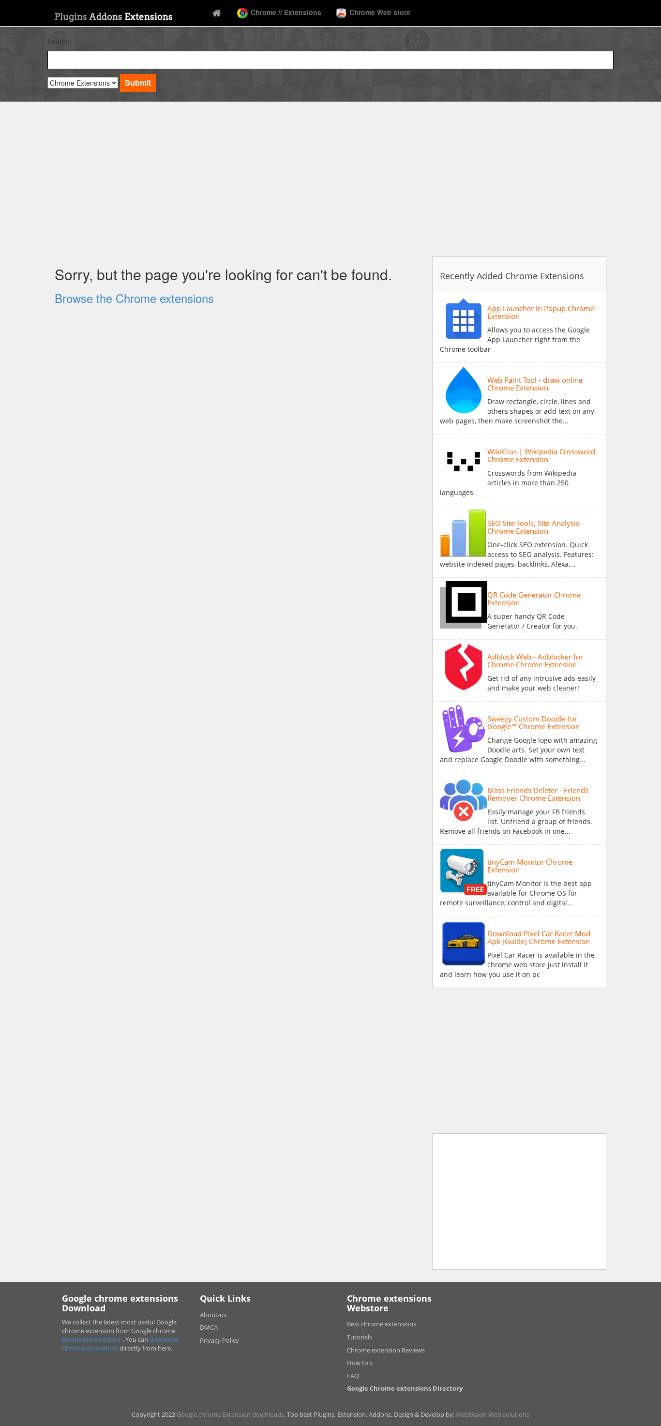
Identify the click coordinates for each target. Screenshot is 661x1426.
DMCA (209, 1327)
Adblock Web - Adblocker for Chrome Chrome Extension (535, 661)
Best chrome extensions (381, 1324)
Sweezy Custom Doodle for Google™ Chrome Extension (533, 723)
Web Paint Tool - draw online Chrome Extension (535, 384)
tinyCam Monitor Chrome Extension (529, 866)
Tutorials (359, 1337)
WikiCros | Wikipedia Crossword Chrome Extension (541, 456)
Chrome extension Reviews (386, 1350)
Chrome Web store (378, 12)
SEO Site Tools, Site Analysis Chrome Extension (533, 527)
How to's (360, 1362)
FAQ (353, 1375)
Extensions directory (92, 1339)
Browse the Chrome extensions (134, 297)
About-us (213, 1314)
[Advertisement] (330, 181)
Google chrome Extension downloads (230, 1414)
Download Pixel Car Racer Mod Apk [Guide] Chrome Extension (538, 938)
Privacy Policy (219, 1340)
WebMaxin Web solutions (492, 1414)
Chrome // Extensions (285, 12)
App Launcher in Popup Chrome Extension (540, 312)
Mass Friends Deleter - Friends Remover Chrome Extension (537, 794)
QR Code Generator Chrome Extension (534, 599)
